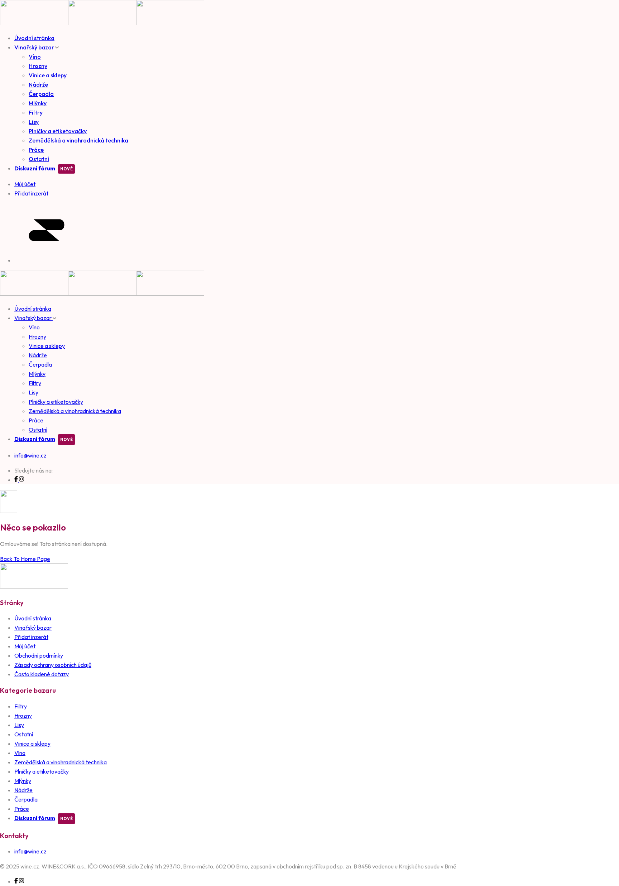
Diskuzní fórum (34, 168)
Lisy (34, 121)
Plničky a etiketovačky (58, 131)
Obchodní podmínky (38, 655)
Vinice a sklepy (48, 75)
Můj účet (24, 646)
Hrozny (38, 65)
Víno (35, 56)
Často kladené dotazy (41, 674)
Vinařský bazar (34, 47)
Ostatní (39, 159)
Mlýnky (38, 103)
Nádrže (38, 84)
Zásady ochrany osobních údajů (52, 664)
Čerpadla (41, 93)
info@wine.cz (30, 455)
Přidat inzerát (31, 636)
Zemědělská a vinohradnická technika (78, 140)
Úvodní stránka (34, 38)
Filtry (36, 112)
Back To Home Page (25, 558)
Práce (36, 149)
